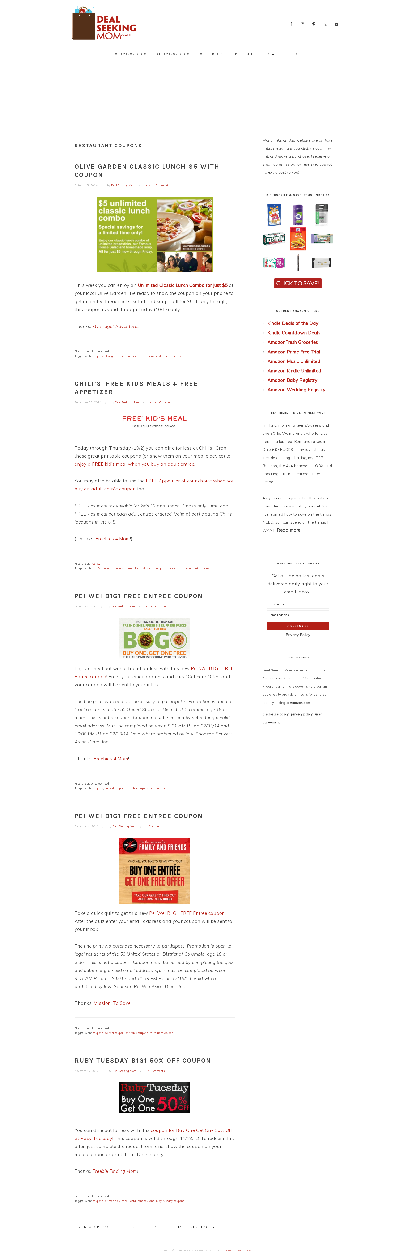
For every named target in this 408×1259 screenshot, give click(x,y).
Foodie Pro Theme (239, 1250)
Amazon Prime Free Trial (294, 352)
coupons (98, 356)
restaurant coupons (168, 356)
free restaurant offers (127, 568)
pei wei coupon (114, 788)
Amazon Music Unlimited (294, 361)
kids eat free (150, 568)
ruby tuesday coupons (170, 1201)
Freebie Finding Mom (114, 1171)
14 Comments (155, 1071)
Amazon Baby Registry (292, 380)
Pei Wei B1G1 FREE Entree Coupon (139, 596)
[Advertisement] (204, 97)
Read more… (290, 530)
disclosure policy (276, 714)
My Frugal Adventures (116, 326)
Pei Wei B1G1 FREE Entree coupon (187, 913)
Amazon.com (300, 703)
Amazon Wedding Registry (297, 389)
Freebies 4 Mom (113, 538)
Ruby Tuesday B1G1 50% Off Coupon (143, 1060)
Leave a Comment (156, 185)
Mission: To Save (112, 1003)
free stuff (97, 563)
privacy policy (302, 714)
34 (179, 1227)
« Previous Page (95, 1227)
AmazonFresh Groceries (293, 342)
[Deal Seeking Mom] (103, 41)
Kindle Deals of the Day (293, 323)
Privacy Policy (298, 634)
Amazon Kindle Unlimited (294, 371)
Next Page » (202, 1227)
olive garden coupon (117, 356)
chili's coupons (102, 568)
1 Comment (154, 826)
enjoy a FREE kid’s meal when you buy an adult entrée (134, 464)
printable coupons (143, 356)
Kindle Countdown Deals (294, 332)
